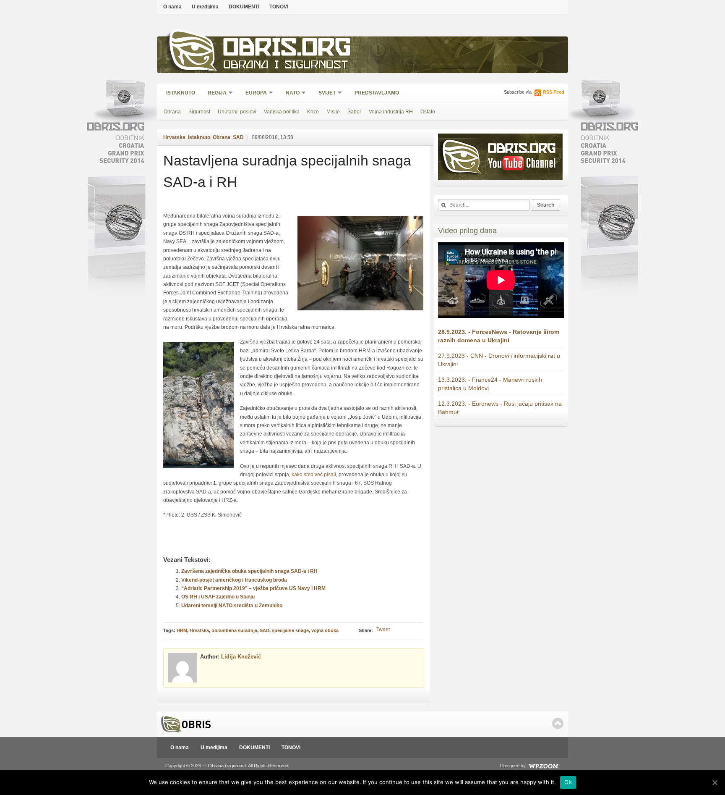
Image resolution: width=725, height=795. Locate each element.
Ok (568, 782)
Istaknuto (180, 93)
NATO (290, 93)
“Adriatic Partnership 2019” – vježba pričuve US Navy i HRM (253, 588)
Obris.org (287, 49)
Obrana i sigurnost (285, 65)
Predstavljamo (377, 93)
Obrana (172, 112)
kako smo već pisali (314, 475)
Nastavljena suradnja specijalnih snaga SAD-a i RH (287, 171)
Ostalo (427, 112)
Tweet (383, 629)
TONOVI (278, 7)
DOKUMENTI (244, 7)
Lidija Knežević (241, 656)
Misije (333, 112)
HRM (182, 630)
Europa (253, 93)
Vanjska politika (282, 112)
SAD (238, 137)
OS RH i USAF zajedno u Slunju (218, 597)
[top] (557, 723)
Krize (313, 112)
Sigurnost (199, 112)
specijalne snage (290, 630)
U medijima (205, 7)
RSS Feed (553, 91)
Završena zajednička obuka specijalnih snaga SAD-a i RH (249, 571)
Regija (214, 93)
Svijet (324, 93)
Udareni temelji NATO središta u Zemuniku (231, 606)
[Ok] (714, 782)
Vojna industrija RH (391, 112)
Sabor (354, 112)
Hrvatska (174, 137)
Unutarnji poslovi (237, 112)
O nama (172, 7)
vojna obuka (325, 630)
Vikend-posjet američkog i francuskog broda (234, 580)
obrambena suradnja (234, 630)
